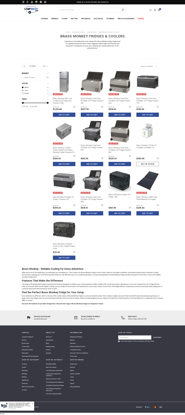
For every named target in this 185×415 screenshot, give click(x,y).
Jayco (72, 377)
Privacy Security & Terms (77, 346)
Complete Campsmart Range (55, 385)
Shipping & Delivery (76, 337)
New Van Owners (51, 367)
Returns (72, 340)
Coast (72, 380)
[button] (151, 66)
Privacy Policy (150, 341)
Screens (24, 364)
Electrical (24, 383)
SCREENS (44, 18)
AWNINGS (54, 18)
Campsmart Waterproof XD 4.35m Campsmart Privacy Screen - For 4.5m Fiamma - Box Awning (19, 406)
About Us (49, 337)
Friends (48, 350)
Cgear (72, 370)
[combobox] (92, 9)
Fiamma (72, 367)
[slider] (23, 103)
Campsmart (73, 364)
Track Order (25, 346)
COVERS (64, 18)
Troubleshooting (75, 350)
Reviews (48, 353)
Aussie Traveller (75, 374)
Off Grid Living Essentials (53, 394)
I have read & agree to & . (137, 341)
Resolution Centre (27, 350)
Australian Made (51, 364)
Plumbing (25, 370)
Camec (72, 383)
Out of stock (147, 164)
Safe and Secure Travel (53, 379)
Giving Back (49, 340)
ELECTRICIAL (98, 18)
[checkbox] (35, 77)
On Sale (24, 390)
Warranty (72, 343)
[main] (106, 167)
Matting (24, 377)
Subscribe (25, 353)
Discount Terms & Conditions (79, 353)
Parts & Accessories (28, 386)
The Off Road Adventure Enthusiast (53, 389)
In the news (73, 356)
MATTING (74, 18)
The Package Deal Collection (55, 382)
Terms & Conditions (139, 341)
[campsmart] (31, 10)
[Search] (122, 9)
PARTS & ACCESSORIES (126, 18)
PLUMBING (110, 18)
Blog (47, 343)
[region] (35, 163)
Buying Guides (50, 346)
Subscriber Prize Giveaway (30, 356)
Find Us (24, 340)
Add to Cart (64, 115)
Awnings (24, 374)
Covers (24, 367)
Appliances (25, 380)
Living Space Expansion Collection (53, 374)
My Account (25, 343)
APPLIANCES (85, 18)
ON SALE (141, 18)
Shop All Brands (75, 386)
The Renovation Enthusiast (54, 370)
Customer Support (27, 337)
